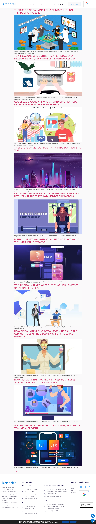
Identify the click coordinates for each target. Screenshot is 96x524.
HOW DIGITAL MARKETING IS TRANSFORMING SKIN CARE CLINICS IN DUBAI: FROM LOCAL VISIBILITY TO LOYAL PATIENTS (45, 334)
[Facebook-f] (85, 487)
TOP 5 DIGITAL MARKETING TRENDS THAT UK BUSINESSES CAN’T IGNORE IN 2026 (46, 286)
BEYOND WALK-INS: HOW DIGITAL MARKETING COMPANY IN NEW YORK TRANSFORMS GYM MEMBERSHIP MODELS (47, 195)
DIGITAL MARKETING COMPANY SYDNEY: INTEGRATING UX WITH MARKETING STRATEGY (46, 240)
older (16, 471)
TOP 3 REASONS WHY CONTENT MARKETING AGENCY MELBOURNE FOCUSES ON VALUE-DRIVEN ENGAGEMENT (45, 57)
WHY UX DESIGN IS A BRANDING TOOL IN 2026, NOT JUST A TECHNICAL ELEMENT (47, 427)
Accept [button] (65, 521)
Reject (73, 521)
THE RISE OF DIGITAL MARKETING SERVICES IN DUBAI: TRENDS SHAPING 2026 (44, 11)
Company (60, 4)
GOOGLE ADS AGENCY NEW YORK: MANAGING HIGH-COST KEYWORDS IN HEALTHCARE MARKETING (46, 103)
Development (31, 4)
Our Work (23, 4)
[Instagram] (89, 487)
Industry (54, 4)
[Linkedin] (81, 487)
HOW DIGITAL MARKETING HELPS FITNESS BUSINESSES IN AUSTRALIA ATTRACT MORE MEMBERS (46, 381)
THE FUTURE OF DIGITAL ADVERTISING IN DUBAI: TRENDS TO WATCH (47, 149)
